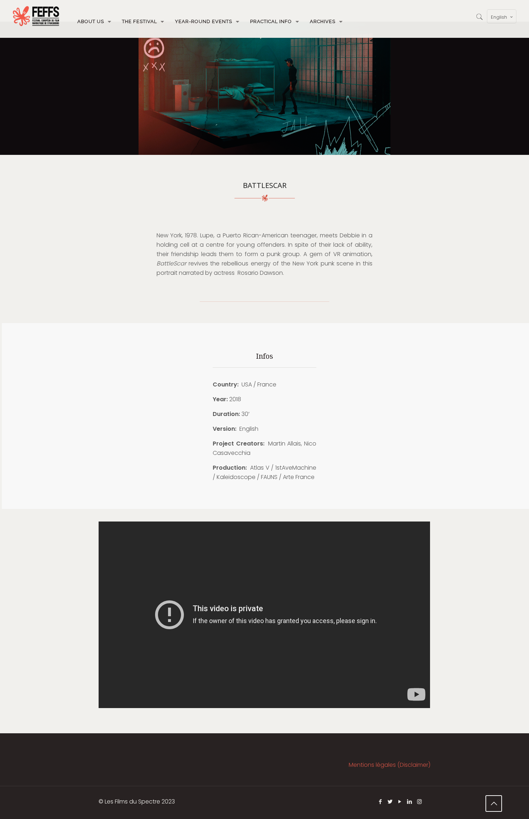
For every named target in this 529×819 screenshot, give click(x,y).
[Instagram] (419, 801)
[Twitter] (390, 801)
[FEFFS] (36, 16)
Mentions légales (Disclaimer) (389, 765)
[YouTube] (400, 801)
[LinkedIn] (409, 801)
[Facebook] (380, 801)
